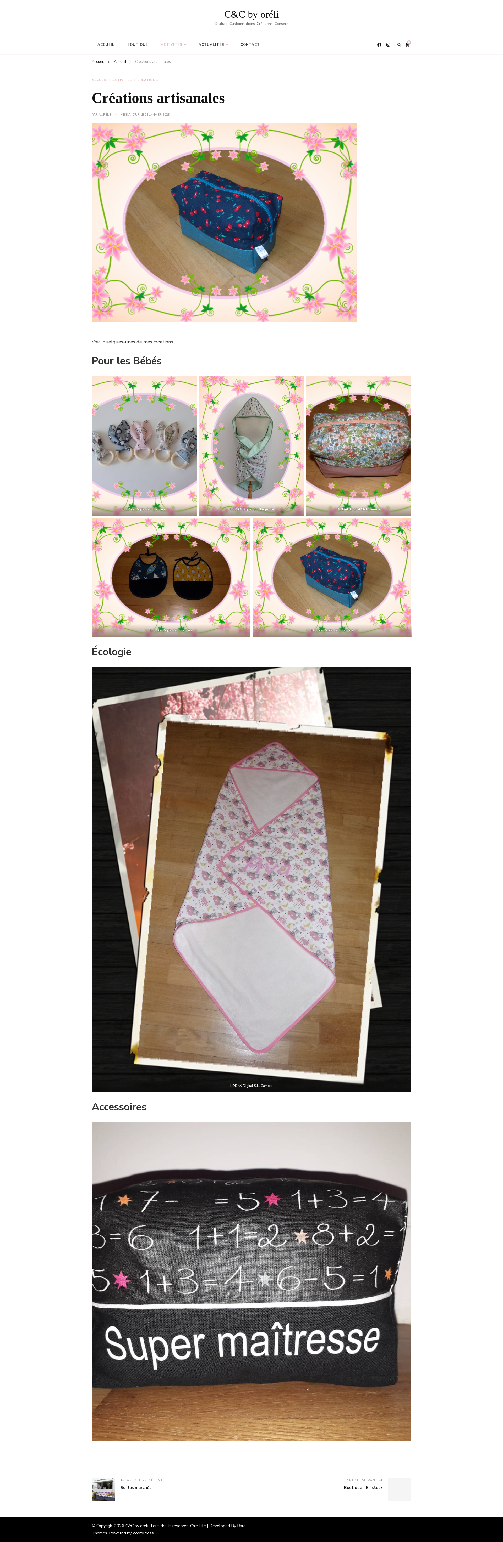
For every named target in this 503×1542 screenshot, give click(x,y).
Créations (147, 80)
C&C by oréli (251, 14)
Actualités (211, 44)
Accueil (105, 44)
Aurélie (105, 114)
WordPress (143, 1533)
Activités (171, 44)
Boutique (137, 44)
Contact (250, 44)
